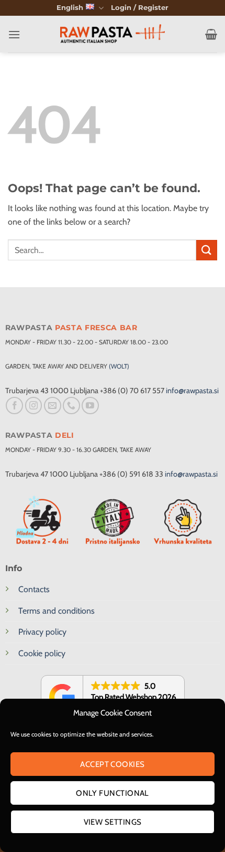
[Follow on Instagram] (33, 405)
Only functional (112, 793)
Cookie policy (41, 653)
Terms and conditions (56, 611)
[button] (139, 8)
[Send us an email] (52, 405)
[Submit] (206, 250)
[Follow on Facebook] (14, 405)
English (70, 8)
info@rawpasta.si (192, 390)
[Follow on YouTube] (90, 405)
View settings (113, 822)
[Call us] (71, 405)
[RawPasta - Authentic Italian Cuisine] (112, 34)
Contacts (34, 589)
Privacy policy (42, 632)
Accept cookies (112, 764)
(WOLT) (119, 366)
